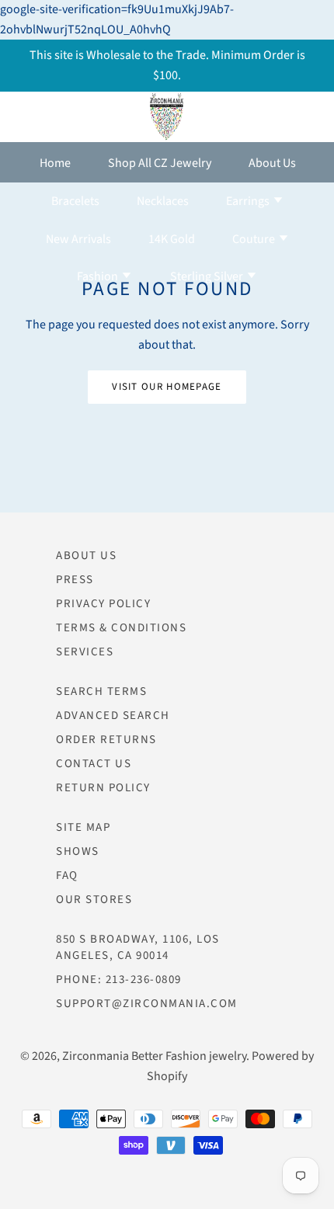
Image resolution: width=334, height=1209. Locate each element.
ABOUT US (86, 555)
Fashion (98, 276)
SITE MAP (83, 827)
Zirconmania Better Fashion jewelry (154, 1056)
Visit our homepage (166, 387)
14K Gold (171, 239)
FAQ (67, 875)
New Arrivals (78, 239)
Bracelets (75, 201)
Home (55, 163)
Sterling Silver (207, 276)
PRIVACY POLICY (103, 604)
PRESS (75, 579)
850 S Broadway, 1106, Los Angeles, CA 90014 (138, 947)
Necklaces (163, 201)
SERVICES (84, 652)
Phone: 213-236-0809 (119, 979)
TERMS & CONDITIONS (121, 628)
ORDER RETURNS (106, 739)
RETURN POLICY (103, 788)
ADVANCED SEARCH (113, 715)
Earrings (249, 201)
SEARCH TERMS (101, 691)
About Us (272, 163)
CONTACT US (93, 764)
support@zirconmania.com (147, 1003)
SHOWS (77, 851)
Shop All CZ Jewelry (159, 163)
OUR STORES (94, 899)
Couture (254, 239)
